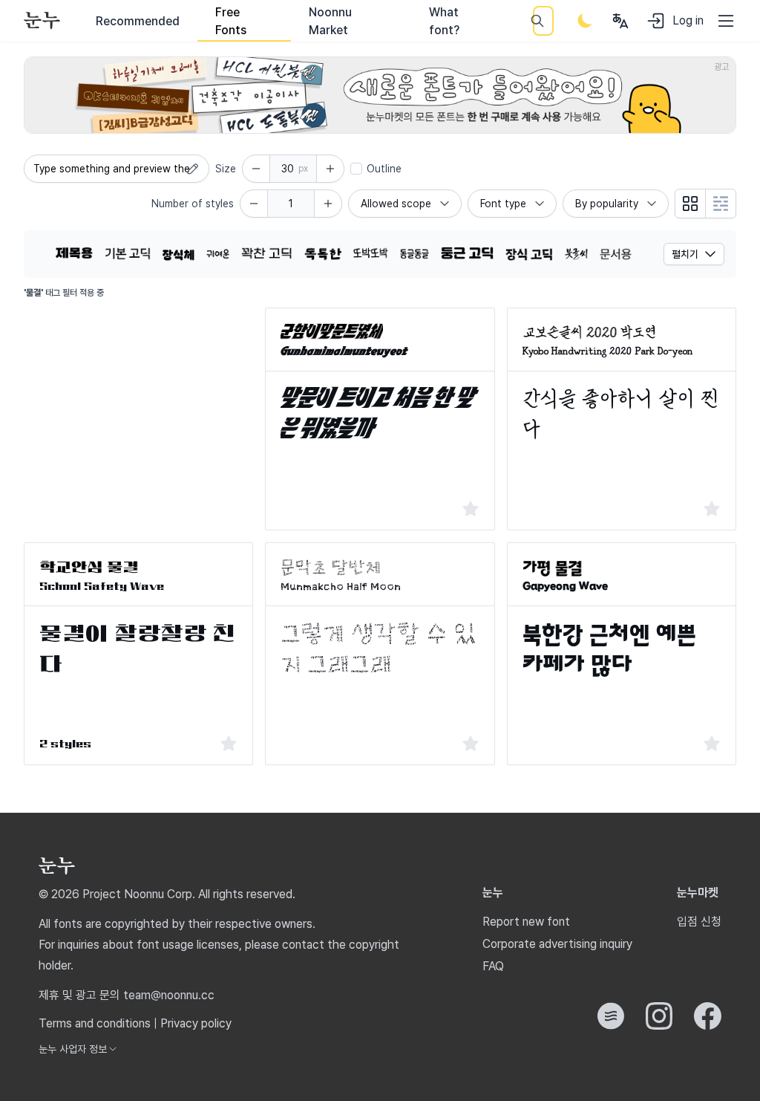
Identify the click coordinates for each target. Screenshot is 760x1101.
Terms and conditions (95, 1023)
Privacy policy (196, 1023)
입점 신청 (699, 922)
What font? (444, 21)
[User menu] (620, 20)
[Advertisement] (138, 400)
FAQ (493, 966)
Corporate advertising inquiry (557, 944)
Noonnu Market (330, 21)
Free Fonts (230, 21)
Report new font (526, 922)
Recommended (138, 21)
